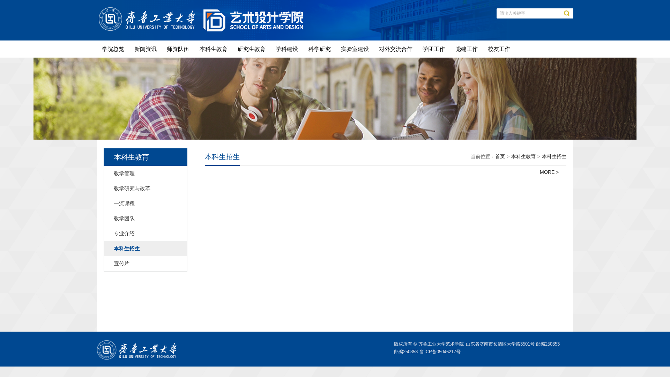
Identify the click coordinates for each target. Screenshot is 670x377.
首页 (500, 156)
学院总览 (113, 49)
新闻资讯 (145, 49)
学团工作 (434, 49)
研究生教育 (252, 49)
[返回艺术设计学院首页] (149, 9)
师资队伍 (178, 49)
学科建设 (287, 49)
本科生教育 (214, 49)
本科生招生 (554, 156)
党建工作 (466, 49)
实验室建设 (355, 49)
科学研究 (319, 49)
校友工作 (499, 49)
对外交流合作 (395, 49)
